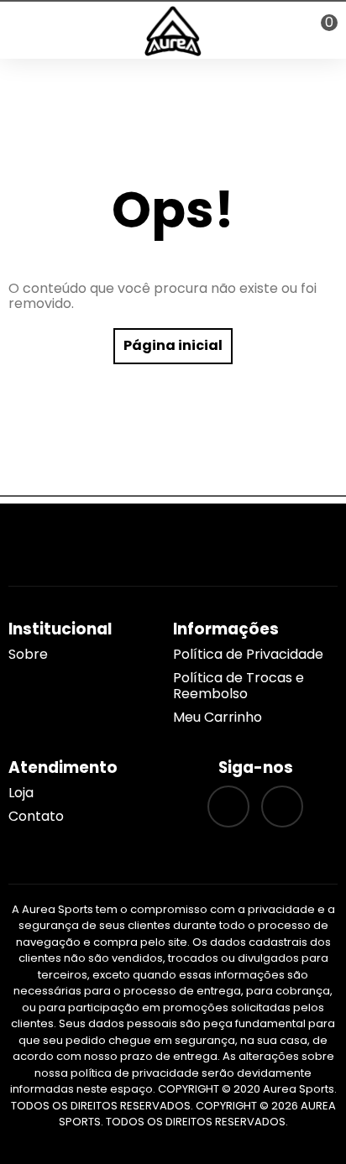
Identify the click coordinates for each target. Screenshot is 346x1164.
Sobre (28, 654)
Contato (36, 816)
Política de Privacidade (248, 654)
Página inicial (173, 345)
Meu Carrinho (217, 717)
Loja (21, 792)
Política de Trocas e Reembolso (238, 685)
